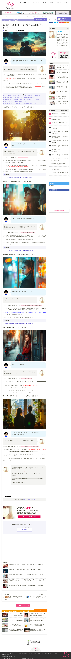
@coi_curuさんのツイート (53, 185)
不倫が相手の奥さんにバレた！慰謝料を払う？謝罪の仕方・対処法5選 (26, 580)
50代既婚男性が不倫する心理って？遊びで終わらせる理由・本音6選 (26, 574)
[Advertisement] (24, 547)
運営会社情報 (4, 654)
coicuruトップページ (5, 16)
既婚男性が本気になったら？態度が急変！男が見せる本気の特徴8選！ (26, 564)
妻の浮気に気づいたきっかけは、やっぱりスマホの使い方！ (20, 97)
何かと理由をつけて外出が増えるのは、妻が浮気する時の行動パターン (22, 95)
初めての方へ (12, 653)
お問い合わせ (24, 653)
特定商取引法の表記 (45, 653)
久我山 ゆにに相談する (63, 19)
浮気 (34, 499)
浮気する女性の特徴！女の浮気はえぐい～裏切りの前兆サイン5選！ (19, 250)
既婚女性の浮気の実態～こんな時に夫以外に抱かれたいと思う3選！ (19, 323)
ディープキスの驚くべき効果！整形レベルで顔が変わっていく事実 (14, 598)
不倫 (32, 499)
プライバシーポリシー (54, 653)
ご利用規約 (39, 653)
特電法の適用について (32, 653)
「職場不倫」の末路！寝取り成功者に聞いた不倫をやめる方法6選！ (26, 569)
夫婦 (29, 499)
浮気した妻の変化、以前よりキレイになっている (17, 101)
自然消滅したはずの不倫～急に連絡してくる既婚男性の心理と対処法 (26, 585)
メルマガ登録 (18, 653)
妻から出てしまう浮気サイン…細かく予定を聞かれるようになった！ (22, 99)
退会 (8, 654)
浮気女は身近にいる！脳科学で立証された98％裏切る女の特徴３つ (19, 177)
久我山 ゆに (25, 499)
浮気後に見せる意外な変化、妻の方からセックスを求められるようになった (23, 103)
